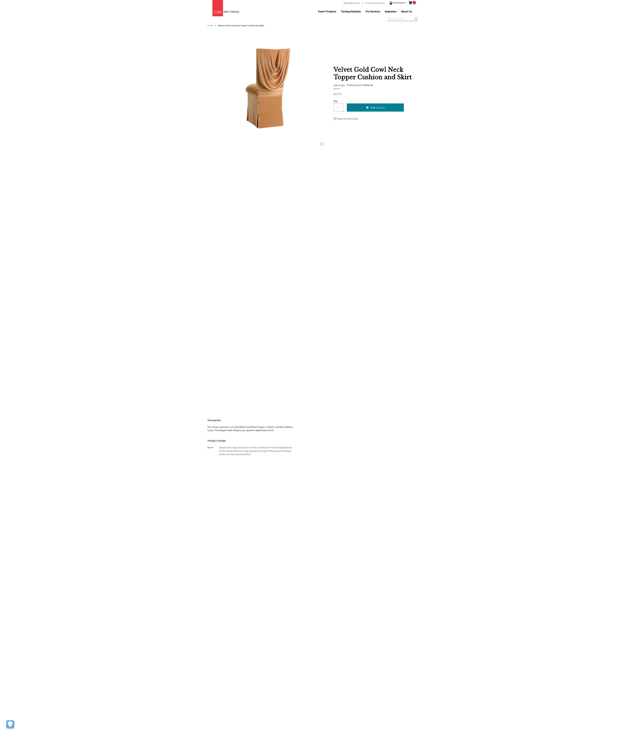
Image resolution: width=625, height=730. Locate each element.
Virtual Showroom (351, 3)
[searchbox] (402, 19)
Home (211, 25)
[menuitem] (327, 11)
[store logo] (225, 8)
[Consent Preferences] (10, 724)
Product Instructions (375, 3)
